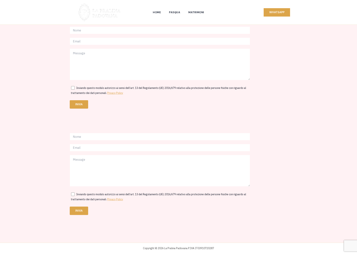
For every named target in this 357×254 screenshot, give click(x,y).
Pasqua (174, 12)
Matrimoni (196, 12)
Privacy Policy (115, 93)
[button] (277, 12)
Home (157, 12)
